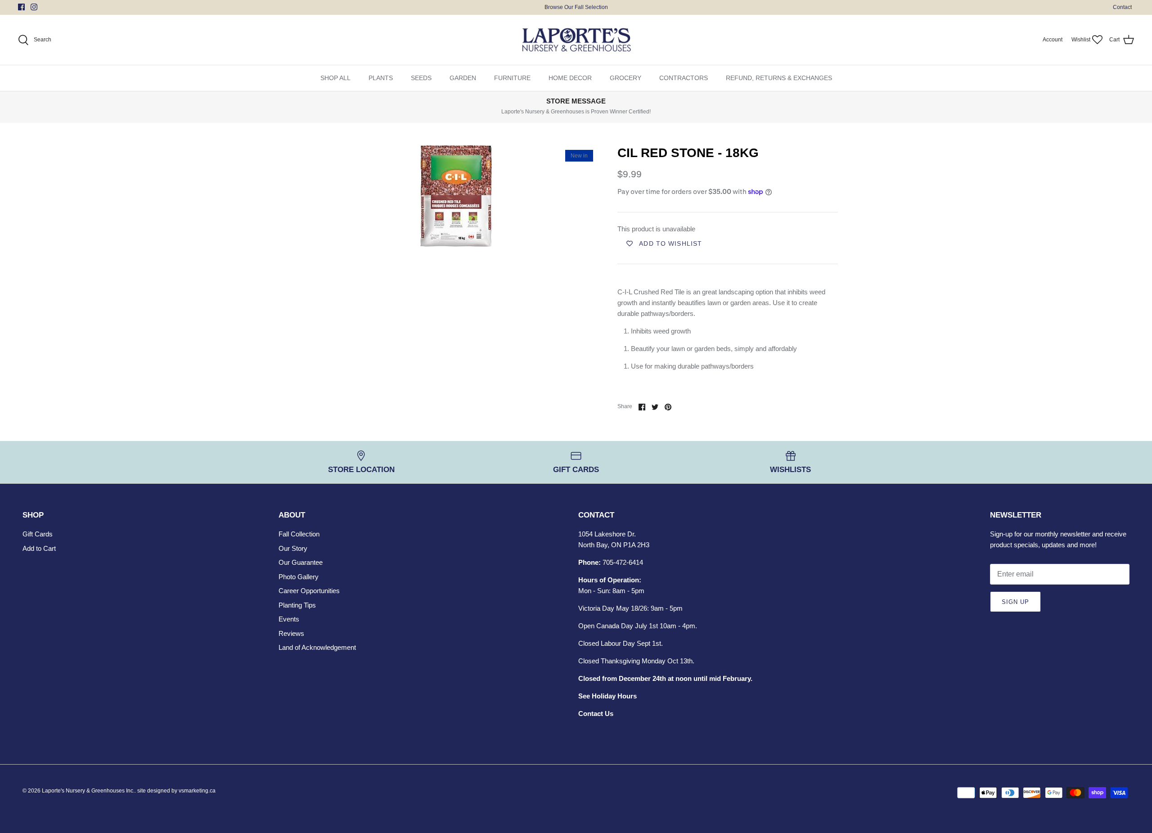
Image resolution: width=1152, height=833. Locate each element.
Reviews (291, 633)
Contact (1122, 7)
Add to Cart (39, 548)
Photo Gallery (299, 577)
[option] (456, 196)
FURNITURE (512, 77)
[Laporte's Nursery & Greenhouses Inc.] (576, 40)
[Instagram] (34, 7)
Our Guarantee (301, 562)
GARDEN (463, 77)
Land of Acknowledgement (317, 647)
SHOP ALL (335, 77)
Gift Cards (37, 534)
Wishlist (1080, 39)
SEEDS (421, 77)
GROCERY (625, 77)
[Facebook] (21, 7)
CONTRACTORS (683, 77)
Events (289, 619)
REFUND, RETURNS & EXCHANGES (779, 77)
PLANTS (381, 77)
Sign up (1015, 602)
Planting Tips (297, 605)
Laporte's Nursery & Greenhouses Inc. (88, 791)
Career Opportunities (309, 590)
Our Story (293, 548)
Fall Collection (299, 534)
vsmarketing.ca (197, 791)
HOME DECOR (570, 77)
